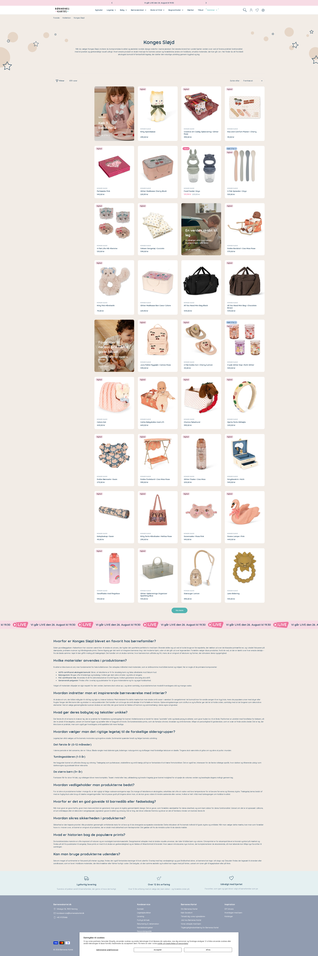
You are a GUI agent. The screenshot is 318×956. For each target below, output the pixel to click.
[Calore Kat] (114, 397)
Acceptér (158, 950)
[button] (111, 2)
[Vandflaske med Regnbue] (114, 568)
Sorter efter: (235, 81)
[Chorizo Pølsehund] (201, 397)
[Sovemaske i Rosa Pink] (201, 511)
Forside (56, 18)
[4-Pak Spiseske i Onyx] (245, 166)
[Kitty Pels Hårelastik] (114, 280)
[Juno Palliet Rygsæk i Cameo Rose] (158, 339)
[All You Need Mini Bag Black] (201, 280)
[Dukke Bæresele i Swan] (114, 454)
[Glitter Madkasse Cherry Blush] (158, 166)
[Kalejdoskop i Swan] (114, 511)
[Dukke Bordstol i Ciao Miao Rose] (245, 223)
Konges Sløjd (145, 129)
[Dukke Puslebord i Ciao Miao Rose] (158, 454)
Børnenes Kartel (66, 950)
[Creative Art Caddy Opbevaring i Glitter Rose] (201, 106)
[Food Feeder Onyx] (201, 166)
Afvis (208, 950)
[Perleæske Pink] (114, 166)
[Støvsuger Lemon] (201, 568)
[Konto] (251, 10)
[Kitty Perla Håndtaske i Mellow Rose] (158, 511)
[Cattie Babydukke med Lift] (158, 397)
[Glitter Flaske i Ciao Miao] (201, 454)
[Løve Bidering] (245, 568)
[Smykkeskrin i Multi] (245, 454)
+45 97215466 (62, 917)
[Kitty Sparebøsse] (158, 106)
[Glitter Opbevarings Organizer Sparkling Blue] (158, 568)
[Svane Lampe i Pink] (245, 511)
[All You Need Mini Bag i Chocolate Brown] (245, 280)
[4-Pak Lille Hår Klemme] (114, 223)
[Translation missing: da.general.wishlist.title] (257, 10)
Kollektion (67, 18)
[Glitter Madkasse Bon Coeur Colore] (158, 280)
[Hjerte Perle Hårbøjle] (245, 397)
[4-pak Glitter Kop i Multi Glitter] (245, 339)
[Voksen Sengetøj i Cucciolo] (158, 223)
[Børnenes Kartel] (31, 625)
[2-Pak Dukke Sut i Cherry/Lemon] (201, 339)
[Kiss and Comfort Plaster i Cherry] (245, 106)
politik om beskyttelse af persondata (173, 943)
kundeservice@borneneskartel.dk (70, 913)
